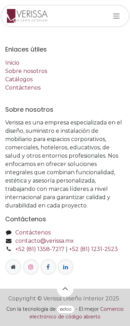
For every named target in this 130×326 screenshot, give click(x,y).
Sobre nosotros (26, 71)
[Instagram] (31, 267)
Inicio (12, 62)
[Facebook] (48, 267)
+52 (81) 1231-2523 (93, 249)
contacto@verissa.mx (44, 240)
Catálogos (19, 79)
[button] (65, 288)
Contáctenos (23, 87)
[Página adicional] (13, 267)
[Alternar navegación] (116, 15)
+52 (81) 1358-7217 (39, 249)
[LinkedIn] (65, 267)
